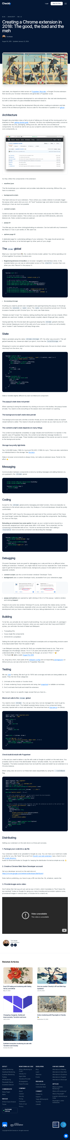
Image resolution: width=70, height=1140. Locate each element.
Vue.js (19, 16)
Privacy (21, 1106)
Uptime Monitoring (7, 1069)
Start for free (57, 3)
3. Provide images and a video (14, 884)
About (21, 1091)
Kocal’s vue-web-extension (42, 856)
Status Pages (6, 1092)
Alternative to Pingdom (59, 1077)
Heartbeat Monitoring (8, 1072)
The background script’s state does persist (19, 415)
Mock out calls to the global (16, 698)
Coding (6, 499)
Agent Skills (22, 1076)
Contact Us (39, 1094)
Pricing (21, 1099)
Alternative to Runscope (59, 1079)
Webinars (38, 1074)
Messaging (8, 466)
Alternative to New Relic (59, 1072)
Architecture (9, 115)
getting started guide (21, 122)
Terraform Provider (24, 1079)
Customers (22, 1101)
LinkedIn (38, 1104)
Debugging (8, 558)
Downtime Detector (8, 1084)
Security (21, 1096)
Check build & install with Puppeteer (16, 754)
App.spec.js (53, 707)
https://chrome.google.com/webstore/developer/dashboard (22, 873)
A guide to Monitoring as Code (59, 1097)
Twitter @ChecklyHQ (42, 1099)
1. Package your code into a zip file (15, 849)
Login (46, 3)
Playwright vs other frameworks (58, 1101)
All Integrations (23, 1081)
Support (38, 1096)
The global (11, 248)
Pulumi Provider (23, 1084)
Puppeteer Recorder (39, 91)
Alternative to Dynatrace (59, 1074)
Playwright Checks (7, 1082)
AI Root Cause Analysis (9, 1102)
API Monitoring (6, 1079)
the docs (32, 452)
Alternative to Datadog (59, 1069)
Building (7, 616)
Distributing (9, 837)
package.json (58, 660)
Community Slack (41, 1087)
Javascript (11, 16)
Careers (21, 1094)
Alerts (4, 1094)
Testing (6, 669)
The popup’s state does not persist (15, 402)
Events (38, 1077)
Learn (37, 1072)
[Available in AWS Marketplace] (16, 1124)
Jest (9, 675)
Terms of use (23, 1104)
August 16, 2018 (28, 655)
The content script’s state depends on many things (22, 428)
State (5, 333)
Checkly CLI (22, 1074)
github (62, 107)
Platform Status (8, 1110)
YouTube (38, 1102)
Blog (3, 16)
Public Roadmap (40, 1084)
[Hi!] (4, 1124)
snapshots (44, 684)
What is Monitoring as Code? (25, 1070)
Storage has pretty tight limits (13, 445)
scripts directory (10, 858)
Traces (4, 1104)
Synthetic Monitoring (8, 1074)
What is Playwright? (58, 1094)
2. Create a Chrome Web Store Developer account (22, 866)
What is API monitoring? (59, 1091)
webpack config (34, 660)
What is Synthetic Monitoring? (57, 1087)
